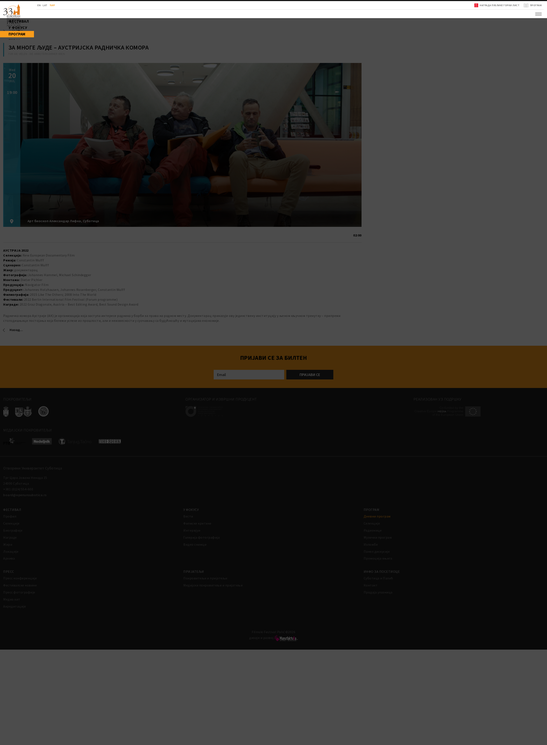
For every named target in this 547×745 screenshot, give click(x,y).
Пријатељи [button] (12, 66)
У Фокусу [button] (10, 34)
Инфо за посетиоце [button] (20, 77)
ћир (35, 5)
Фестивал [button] (11, 23)
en (22, 5)
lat (28, 5)
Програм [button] (10, 45)
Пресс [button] (7, 55)
